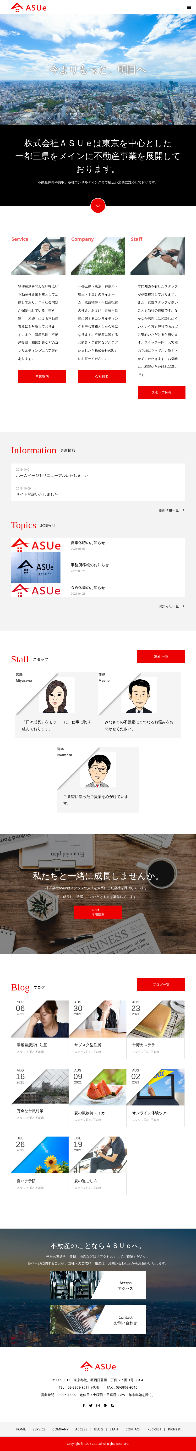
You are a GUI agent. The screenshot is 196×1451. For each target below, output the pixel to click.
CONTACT (133, 1429)
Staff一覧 (161, 656)
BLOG (98, 1429)
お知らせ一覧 (169, 606)
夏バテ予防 (26, 1180)
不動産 (39, 1052)
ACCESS (81, 1429)
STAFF (114, 1429)
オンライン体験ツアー (151, 1113)
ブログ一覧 (161, 984)
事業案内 (42, 376)
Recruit (98, 909)
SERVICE (39, 1429)
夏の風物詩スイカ (89, 1113)
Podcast (174, 1429)
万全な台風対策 (30, 1110)
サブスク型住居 (87, 1044)
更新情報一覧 (169, 510)
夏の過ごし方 (85, 1180)
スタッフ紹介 (162, 392)
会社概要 (102, 376)
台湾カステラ (143, 1044)
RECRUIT (154, 1429)
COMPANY (60, 1429)
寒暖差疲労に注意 (32, 1044)
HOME (21, 1429)
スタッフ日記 (25, 1052)
